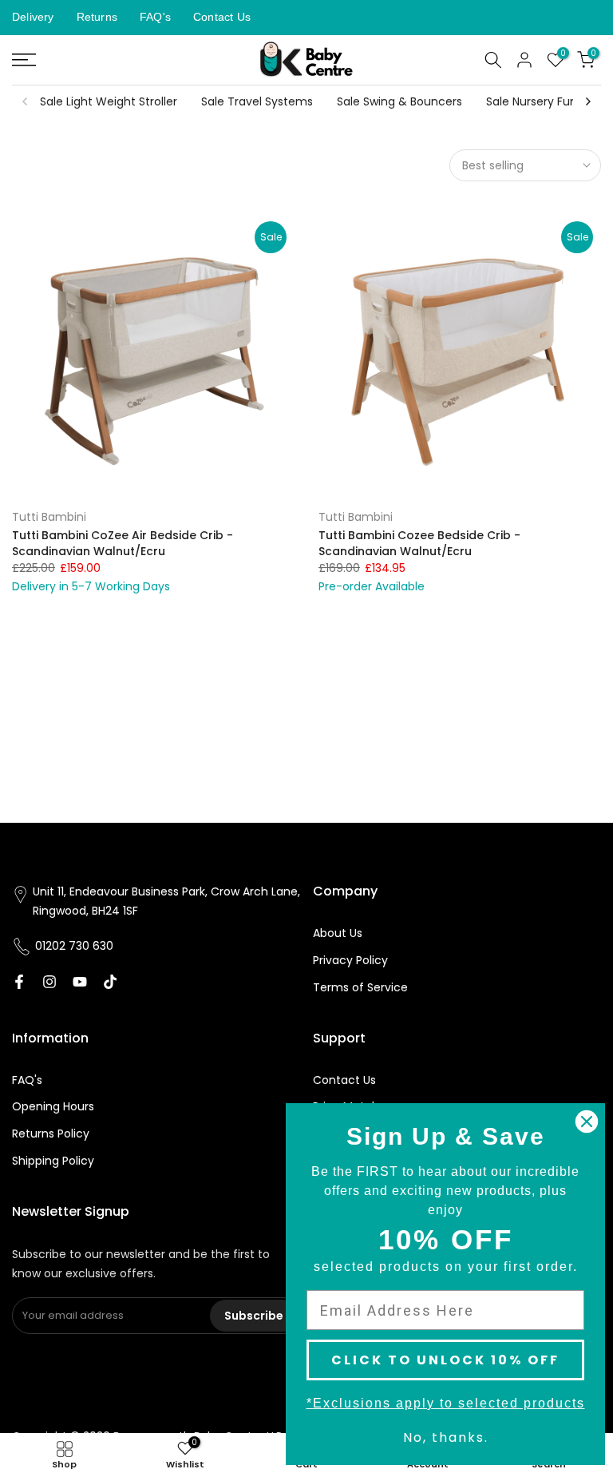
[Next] (587, 101)
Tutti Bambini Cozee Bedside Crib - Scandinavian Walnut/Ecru (419, 543)
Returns (97, 16)
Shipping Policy (53, 1161)
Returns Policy (50, 1133)
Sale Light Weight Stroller (108, 101)
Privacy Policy (350, 960)
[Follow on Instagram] (49, 981)
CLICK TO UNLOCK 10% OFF (445, 1360)
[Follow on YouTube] (80, 981)
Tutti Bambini (49, 517)
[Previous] (25, 101)
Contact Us (222, 16)
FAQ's (155, 16)
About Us (337, 933)
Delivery (33, 16)
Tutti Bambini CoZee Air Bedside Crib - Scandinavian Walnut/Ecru (122, 543)
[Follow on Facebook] (19, 981)
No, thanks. (445, 1437)
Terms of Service (360, 987)
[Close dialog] (587, 1122)
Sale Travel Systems (257, 101)
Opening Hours (53, 1106)
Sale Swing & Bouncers (399, 101)
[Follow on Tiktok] (110, 981)
